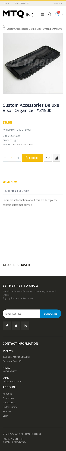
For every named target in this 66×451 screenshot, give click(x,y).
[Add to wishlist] (48, 158)
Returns (7, 411)
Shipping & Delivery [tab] (17, 191)
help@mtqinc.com (12, 381)
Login (5, 415)
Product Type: (10, 140)
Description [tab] (10, 181)
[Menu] (42, 14)
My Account (9, 402)
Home (4, 26)
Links (57, 3)
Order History (10, 406)
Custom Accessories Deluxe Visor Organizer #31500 (31, 107)
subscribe (50, 313)
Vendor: (7, 144)
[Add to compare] (56, 158)
